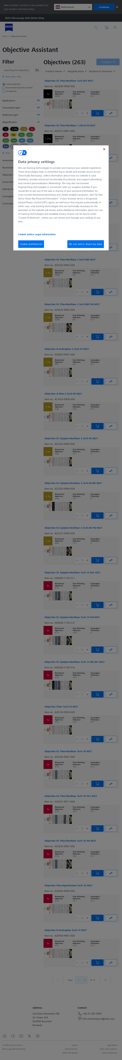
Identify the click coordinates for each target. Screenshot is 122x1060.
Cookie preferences (31, 244)
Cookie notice (26, 234)
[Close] (104, 149)
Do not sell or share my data (85, 244)
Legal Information (45, 234)
